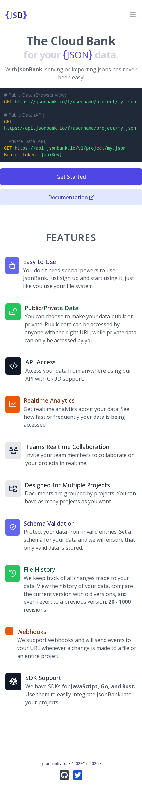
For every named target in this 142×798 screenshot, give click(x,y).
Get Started (71, 176)
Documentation (68, 197)
